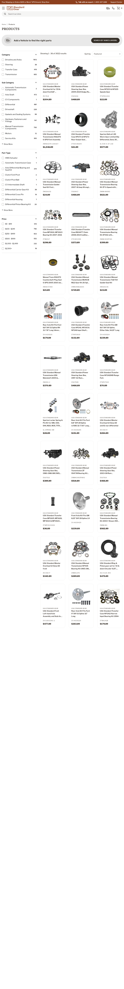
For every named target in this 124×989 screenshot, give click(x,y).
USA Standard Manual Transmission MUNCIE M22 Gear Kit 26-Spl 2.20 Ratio (80, 280)
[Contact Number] (113, 8)
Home (4, 24)
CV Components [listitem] (12, 99)
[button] (3, 8)
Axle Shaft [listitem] (9, 95)
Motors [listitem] (8, 133)
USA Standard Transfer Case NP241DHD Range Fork (109, 375)
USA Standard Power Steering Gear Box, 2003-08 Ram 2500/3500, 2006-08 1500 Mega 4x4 (109, 471)
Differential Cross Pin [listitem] (14, 194)
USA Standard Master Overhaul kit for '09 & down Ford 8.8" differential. (51, 89)
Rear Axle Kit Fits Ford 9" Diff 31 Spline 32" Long (80, 613)
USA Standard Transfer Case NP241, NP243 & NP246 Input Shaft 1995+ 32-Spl (80, 328)
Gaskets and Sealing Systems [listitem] (18, 114)
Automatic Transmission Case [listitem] (18, 163)
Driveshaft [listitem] (9, 109)
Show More (7, 144)
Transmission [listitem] (11, 74)
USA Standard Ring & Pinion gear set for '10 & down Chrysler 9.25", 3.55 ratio (109, 566)
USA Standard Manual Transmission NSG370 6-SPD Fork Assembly (52, 137)
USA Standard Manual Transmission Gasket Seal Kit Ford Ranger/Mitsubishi (52, 185)
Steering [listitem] (9, 64)
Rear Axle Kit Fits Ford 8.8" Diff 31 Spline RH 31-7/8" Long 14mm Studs (52, 328)
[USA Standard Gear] (16, 8)
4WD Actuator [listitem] (11, 158)
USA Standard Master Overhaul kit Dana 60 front (51, 566)
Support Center (116, 2)
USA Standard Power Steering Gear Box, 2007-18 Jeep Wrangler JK (81, 185)
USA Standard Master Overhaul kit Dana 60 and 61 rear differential (109, 423)
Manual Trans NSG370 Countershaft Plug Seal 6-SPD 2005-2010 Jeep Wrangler (52, 280)
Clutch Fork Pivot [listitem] (12, 175)
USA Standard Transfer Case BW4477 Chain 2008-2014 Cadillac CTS (80, 232)
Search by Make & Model (105, 40)
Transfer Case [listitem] (11, 69)
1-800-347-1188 (100, 2)
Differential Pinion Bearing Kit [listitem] (18, 204)
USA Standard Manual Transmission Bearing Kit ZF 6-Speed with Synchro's (109, 185)
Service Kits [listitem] (10, 138)
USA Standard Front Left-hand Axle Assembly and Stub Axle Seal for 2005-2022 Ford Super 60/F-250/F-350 (52, 614)
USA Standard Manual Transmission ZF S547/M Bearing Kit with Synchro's (80, 471)
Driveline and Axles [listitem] (13, 60)
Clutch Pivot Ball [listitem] (12, 180)
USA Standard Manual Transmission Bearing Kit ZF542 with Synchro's (109, 232)
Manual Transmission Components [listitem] (14, 127)
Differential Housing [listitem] (14, 199)
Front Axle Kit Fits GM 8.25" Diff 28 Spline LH (80, 516)
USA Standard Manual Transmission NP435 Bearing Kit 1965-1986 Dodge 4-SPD (80, 566)
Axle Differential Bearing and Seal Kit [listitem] (17, 169)
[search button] (5, 14)
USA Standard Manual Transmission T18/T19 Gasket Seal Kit (109, 280)
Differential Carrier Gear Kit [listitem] (17, 190)
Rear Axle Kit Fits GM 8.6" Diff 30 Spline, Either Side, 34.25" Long (109, 327)
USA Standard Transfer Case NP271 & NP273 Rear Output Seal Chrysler (80, 137)
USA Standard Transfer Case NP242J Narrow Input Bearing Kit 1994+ (109, 613)
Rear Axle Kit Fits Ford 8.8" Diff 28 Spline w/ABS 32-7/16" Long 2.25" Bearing (80, 423)
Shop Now (45, 2)
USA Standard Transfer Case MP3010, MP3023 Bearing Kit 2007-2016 (52, 232)
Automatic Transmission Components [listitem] (15, 88)
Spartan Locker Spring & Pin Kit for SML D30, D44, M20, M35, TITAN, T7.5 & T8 (53, 423)
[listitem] (18, 224)
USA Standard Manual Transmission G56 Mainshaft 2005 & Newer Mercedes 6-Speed (52, 375)
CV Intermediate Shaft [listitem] (15, 185)
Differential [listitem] (10, 104)
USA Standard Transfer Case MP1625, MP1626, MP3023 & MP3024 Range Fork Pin (52, 518)
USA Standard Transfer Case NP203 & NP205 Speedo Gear (109, 89)
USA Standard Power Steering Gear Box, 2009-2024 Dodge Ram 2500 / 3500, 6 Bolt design (81, 89)
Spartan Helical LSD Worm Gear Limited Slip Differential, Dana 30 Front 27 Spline (109, 137)
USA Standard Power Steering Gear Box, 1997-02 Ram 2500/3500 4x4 (79, 375)
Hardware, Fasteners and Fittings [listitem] (15, 120)
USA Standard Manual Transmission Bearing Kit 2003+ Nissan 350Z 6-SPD (109, 518)
